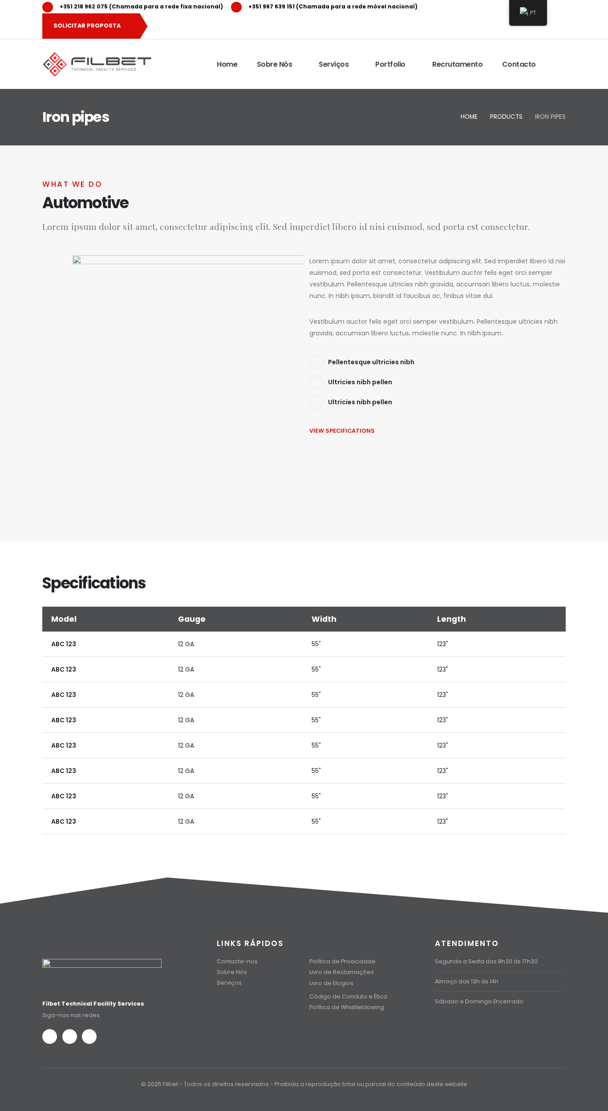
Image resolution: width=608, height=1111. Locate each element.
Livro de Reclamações (341, 972)
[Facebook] (49, 1036)
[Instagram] (69, 1036)
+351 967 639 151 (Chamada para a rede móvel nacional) (332, 6)
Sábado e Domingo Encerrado (479, 1001)
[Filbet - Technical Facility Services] (97, 64)
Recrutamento (457, 64)
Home (227, 64)
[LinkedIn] (548, 6)
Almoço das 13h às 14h (467, 981)
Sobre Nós (274, 64)
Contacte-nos (237, 961)
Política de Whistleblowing (346, 1007)
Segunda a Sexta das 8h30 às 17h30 (486, 961)
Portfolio (390, 64)
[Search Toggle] (561, 64)
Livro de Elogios (331, 983)
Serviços (334, 64)
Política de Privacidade (342, 961)
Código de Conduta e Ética (348, 996)
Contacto (519, 64)
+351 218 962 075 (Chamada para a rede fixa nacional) (141, 6)
